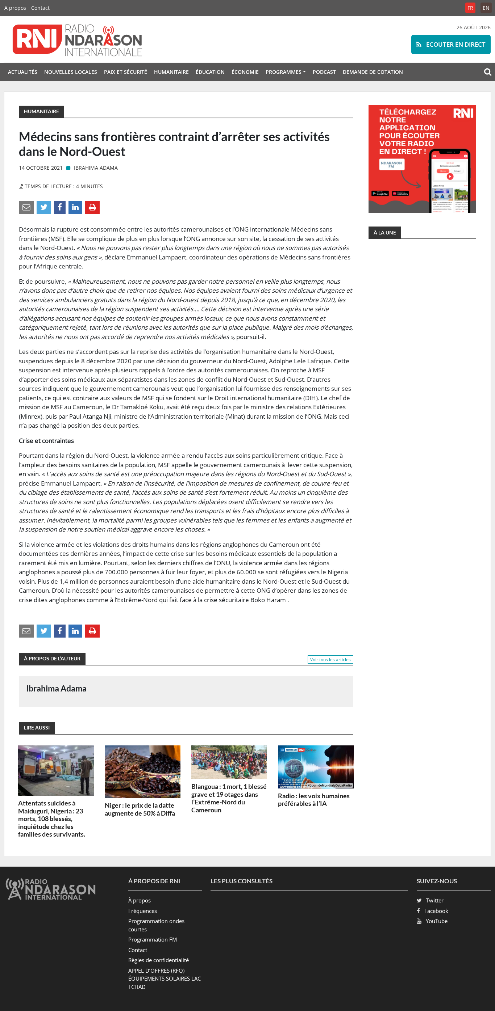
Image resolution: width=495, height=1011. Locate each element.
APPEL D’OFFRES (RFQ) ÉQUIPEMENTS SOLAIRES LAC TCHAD (164, 978)
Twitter (435, 900)
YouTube (437, 921)
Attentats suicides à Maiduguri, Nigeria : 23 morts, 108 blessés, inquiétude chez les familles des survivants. (51, 818)
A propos (15, 7)
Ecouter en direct (455, 44)
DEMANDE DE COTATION (373, 71)
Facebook (436, 910)
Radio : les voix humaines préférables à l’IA (314, 800)
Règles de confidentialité (158, 960)
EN (486, 7)
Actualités (22, 71)
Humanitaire (171, 71)
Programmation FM (152, 939)
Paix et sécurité (125, 71)
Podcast (324, 71)
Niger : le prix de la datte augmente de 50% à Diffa (140, 809)
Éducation (210, 71)
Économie (245, 71)
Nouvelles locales (70, 71)
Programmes (283, 71)
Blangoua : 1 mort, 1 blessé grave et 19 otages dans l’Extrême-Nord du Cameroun (229, 798)
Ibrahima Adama (96, 167)
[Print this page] (92, 207)
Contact (40, 7)
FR (470, 7)
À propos (139, 900)
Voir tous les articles (330, 659)
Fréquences (142, 910)
